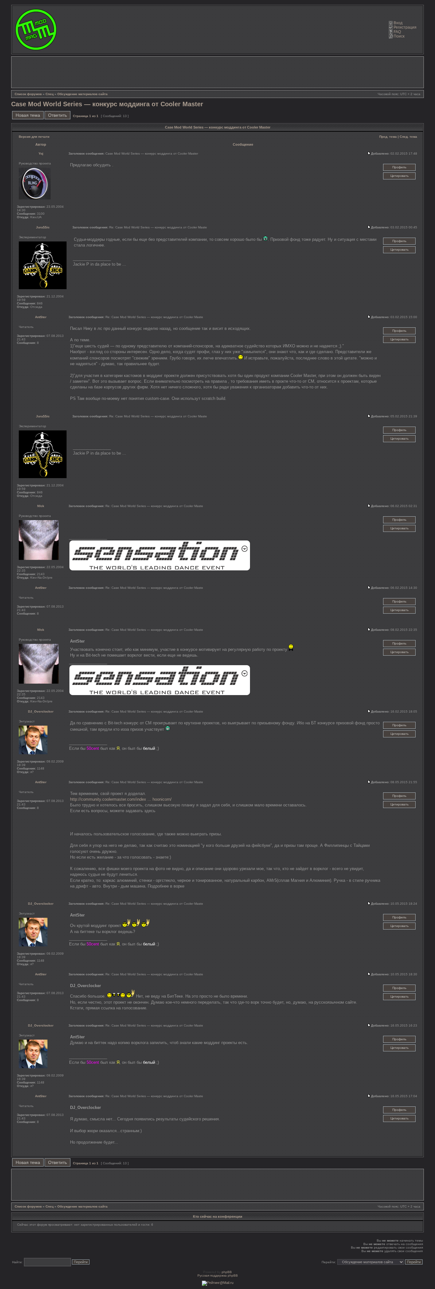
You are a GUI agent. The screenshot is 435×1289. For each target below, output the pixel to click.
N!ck (40, 506)
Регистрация (405, 27)
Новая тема (28, 115)
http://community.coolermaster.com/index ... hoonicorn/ (121, 799)
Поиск (399, 36)
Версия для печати (34, 136)
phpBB (227, 1272)
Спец (49, 94)
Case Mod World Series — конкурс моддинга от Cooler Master (107, 104)
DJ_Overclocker (40, 711)
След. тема (408, 136)
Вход (398, 23)
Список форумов (28, 94)
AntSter (40, 317)
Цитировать (399, 176)
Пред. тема (388, 136)
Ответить (57, 115)
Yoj (41, 153)
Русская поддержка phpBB (217, 1275)
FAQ (397, 32)
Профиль (399, 167)
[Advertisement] (217, 72)
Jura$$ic (43, 227)
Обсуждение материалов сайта (82, 94)
